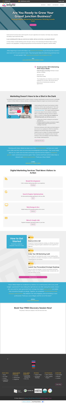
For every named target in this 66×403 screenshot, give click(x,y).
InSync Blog (58, 384)
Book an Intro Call (33, 277)
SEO (33, 198)
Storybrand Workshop (37, 377)
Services (43, 4)
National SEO (17, 377)
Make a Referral (49, 374)
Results (62, 4)
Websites (33, 211)
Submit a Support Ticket (46, 398)
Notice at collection (26, 401)
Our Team (5, 376)
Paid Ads (33, 224)
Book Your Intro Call (39, 140)
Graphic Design (38, 374)
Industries (58, 376)
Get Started (55, 4)
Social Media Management (27, 376)
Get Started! (33, 24)
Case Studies (59, 374)
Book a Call (61, 1)
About (48, 4)
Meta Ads (26, 378)
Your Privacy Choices (36, 401)
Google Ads (16, 379)
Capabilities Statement (5, 380)
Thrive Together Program (49, 377)
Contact (5, 378)
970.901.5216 (7, 1)
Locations (58, 378)
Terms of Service (36, 398)
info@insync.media (25, 1)
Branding (33, 185)
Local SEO (16, 375)
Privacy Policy (28, 398)
